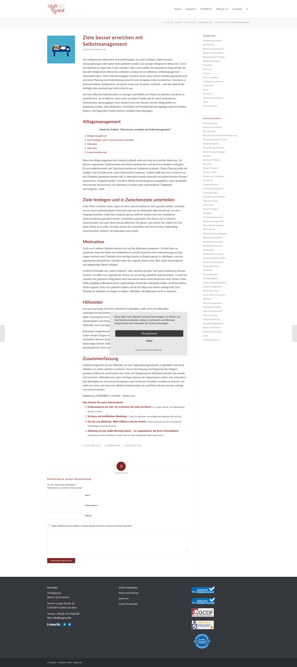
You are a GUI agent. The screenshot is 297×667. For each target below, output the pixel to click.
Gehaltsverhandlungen (214, 196)
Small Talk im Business (214, 295)
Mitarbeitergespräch (213, 237)
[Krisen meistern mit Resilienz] (2, 333)
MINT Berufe (209, 229)
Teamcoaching (210, 315)
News (205, 89)
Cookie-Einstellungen (128, 604)
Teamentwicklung (211, 319)
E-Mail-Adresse (92, 505)
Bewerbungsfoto (211, 143)
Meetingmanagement (213, 221)
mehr (149, 340)
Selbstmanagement (212, 286)
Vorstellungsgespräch (213, 323)
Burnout (207, 156)
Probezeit (207, 270)
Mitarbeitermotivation (213, 241)
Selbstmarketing (211, 290)
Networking (208, 250)
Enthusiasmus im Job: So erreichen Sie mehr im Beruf (119, 407)
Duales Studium (210, 168)
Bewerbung (208, 44)
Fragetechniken (210, 184)
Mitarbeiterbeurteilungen (215, 233)
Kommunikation (210, 77)
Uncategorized (210, 106)
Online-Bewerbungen (213, 254)
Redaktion (135, 446)
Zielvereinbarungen (212, 331)
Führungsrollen (210, 192)
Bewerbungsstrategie (213, 147)
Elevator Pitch (209, 172)
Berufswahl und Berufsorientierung (220, 135)
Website (88, 516)
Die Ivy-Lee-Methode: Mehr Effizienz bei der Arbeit (117, 421)
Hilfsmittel (90, 148)
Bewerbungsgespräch (213, 49)
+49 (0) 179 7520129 (67, 614)
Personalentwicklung (213, 98)
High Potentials (210, 201)
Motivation (90, 144)
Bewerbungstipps (211, 61)
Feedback (208, 180)
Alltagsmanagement (95, 135)
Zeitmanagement (211, 339)
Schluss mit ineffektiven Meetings (107, 416)
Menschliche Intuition (213, 225)
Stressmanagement (212, 303)
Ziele (205, 335)
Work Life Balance (212, 327)
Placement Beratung (213, 262)
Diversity (207, 164)
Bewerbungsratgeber (213, 53)
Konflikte (207, 213)
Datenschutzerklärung (128, 593)
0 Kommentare (113, 446)
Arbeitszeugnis (210, 123)
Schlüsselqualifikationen (214, 282)
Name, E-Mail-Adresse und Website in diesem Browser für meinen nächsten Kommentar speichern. (92, 526)
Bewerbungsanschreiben (215, 139)
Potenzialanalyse (211, 266)
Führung (207, 69)
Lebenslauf (208, 85)
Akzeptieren (149, 333)
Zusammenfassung (95, 152)
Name (88, 495)
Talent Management (212, 311)
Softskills (207, 299)
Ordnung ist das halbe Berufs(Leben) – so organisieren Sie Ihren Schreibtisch (133, 431)
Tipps (205, 102)
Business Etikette (211, 160)
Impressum (124, 598)
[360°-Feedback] (294, 333)
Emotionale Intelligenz (213, 176)
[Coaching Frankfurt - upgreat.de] (56, 9)
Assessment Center (212, 127)
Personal (207, 93)
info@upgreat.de (62, 618)
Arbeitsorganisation (94, 50)
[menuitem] (177, 9)
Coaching (207, 65)
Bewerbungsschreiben (214, 57)
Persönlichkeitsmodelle (214, 258)
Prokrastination (210, 274)
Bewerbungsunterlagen (214, 152)
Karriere (207, 73)
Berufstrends (209, 131)
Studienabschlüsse (212, 307)
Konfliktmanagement (213, 81)
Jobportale (208, 205)
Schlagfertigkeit (210, 278)
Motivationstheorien (212, 246)
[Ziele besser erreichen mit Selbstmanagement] (61, 49)
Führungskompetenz (213, 188)
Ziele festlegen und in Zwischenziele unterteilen (109, 140)
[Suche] (247, 9)
